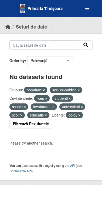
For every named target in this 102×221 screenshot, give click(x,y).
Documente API (20, 171)
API (72, 165)
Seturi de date (31, 26)
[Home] (7, 26)
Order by (17, 60)
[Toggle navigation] (87, 8)
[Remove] (44, 90)
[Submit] (86, 45)
